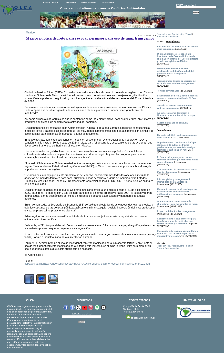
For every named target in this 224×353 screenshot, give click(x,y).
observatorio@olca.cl (143, 317)
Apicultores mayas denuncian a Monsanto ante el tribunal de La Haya (176, 114)
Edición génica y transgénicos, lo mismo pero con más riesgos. (174, 180)
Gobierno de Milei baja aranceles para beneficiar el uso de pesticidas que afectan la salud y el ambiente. (176, 221)
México (30, 32)
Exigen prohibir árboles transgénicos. (176, 211)
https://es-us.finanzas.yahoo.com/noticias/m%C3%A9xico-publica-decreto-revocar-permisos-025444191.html (87, 263)
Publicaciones (108, 2)
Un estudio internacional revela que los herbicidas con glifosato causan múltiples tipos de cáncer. (177, 191)
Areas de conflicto (50, 2)
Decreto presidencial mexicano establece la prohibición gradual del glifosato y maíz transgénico (175, 71)
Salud (189, 34)
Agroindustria (178, 34)
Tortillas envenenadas (168, 91)
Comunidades (70, 2)
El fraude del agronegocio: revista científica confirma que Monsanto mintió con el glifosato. (177, 159)
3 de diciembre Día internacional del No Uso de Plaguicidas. (177, 170)
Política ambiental (88, 2)
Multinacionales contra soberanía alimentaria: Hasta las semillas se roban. (177, 202)
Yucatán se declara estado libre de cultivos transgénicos (174, 106)
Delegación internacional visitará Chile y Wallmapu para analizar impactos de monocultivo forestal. (177, 233)
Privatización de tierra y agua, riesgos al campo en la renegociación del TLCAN (177, 96)
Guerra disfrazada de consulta (172, 123)
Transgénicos (163, 34)
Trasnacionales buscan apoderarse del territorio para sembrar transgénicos (176, 82)
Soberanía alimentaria (167, 36)
